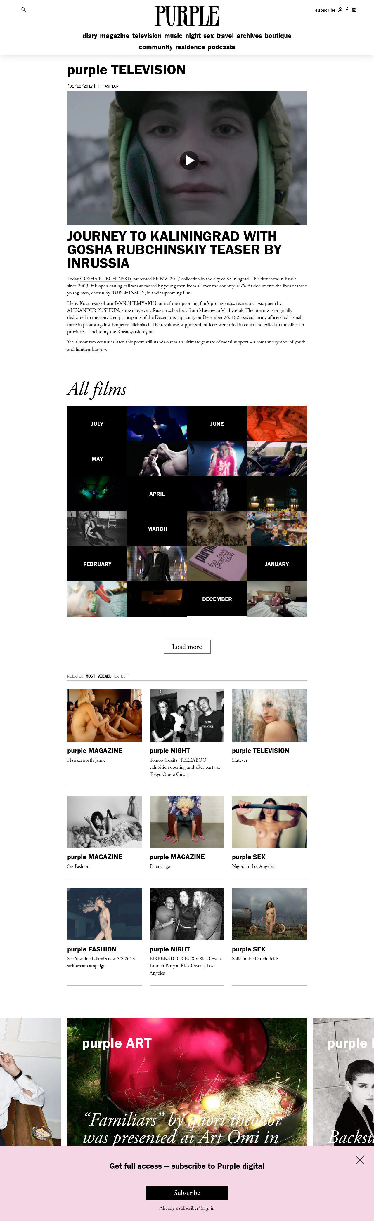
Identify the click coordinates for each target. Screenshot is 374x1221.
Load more (187, 646)
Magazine (114, 35)
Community (156, 47)
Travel (225, 35)
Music (173, 35)
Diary (89, 35)
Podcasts (221, 47)
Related (75, 676)
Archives (249, 35)
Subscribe (187, 1193)
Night (193, 35)
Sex (208, 35)
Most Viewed (99, 676)
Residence (190, 47)
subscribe (325, 10)
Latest (121, 676)
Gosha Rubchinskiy (106, 279)
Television (147, 35)
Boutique (278, 35)
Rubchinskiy (128, 293)
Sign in (207, 1208)
